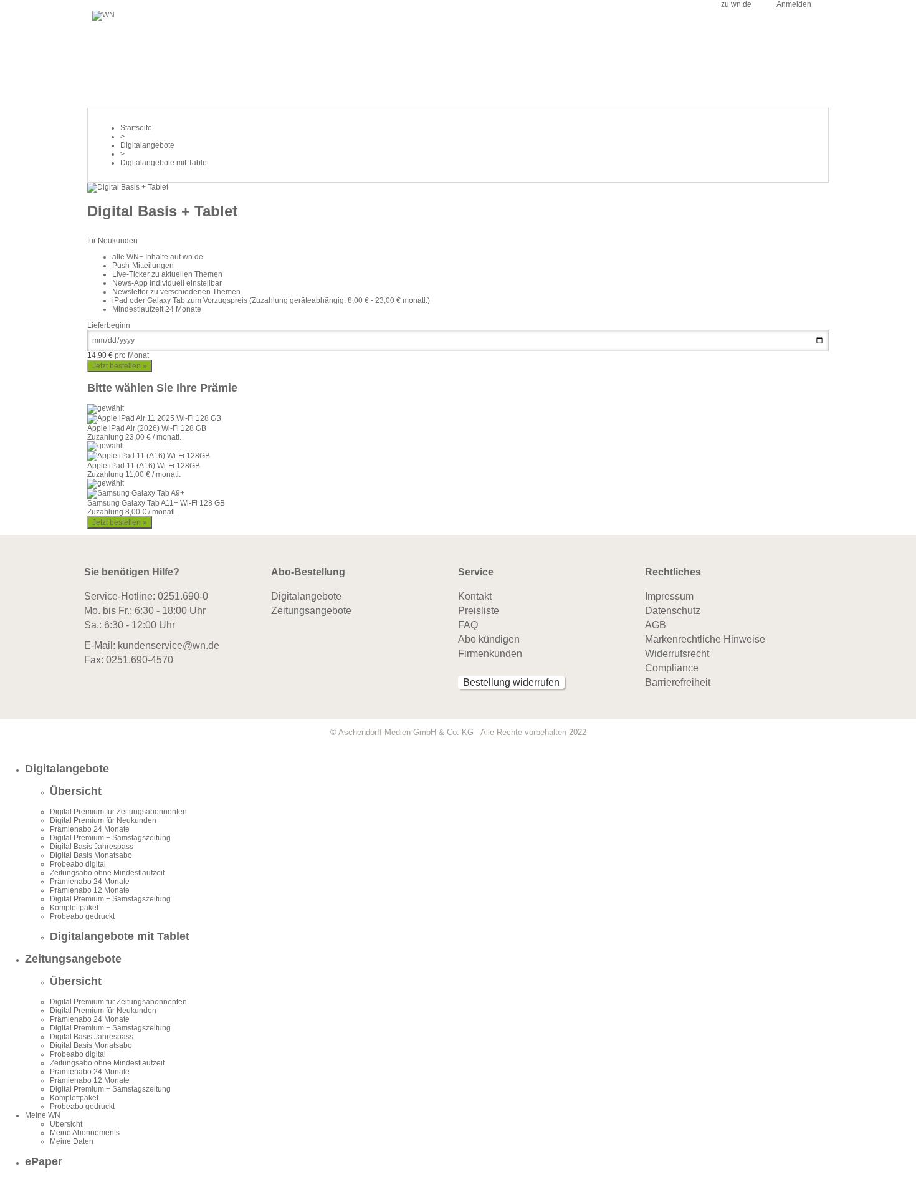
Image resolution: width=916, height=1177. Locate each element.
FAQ (468, 625)
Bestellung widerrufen (511, 682)
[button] (470, 769)
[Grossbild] (127, 187)
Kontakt (475, 596)
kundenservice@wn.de (168, 645)
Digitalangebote (306, 596)
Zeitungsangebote (311, 610)
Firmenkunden (490, 653)
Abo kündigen (489, 639)
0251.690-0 (183, 596)
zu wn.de (736, 4)
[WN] (103, 15)
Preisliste (478, 610)
